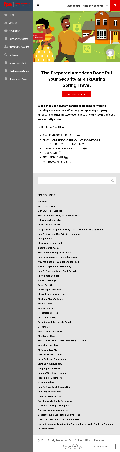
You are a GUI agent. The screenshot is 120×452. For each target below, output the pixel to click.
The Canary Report (47, 336)
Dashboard (73, 6)
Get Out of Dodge (47, 280)
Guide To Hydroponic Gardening (54, 266)
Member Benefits (93, 6)
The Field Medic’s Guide (50, 299)
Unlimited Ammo (46, 429)
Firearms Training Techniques (53, 405)
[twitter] (70, 446)
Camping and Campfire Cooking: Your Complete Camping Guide (70, 229)
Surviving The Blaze (48, 345)
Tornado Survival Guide (50, 354)
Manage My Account (19, 46)
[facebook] (65, 446)
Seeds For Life (45, 285)
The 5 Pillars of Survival (50, 225)
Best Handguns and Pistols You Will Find (59, 415)
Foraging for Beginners (50, 378)
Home (11, 14)
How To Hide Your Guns (50, 331)
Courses (13, 22)
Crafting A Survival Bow (50, 364)
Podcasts (13, 54)
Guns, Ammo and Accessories (53, 410)
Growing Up (44, 327)
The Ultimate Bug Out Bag (51, 294)
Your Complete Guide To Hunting (55, 401)
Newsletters (15, 30)
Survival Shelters (47, 308)
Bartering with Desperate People (55, 322)
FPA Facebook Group (19, 71)
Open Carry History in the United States (58, 419)
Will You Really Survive (49, 220)
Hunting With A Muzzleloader (52, 373)
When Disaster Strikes (49, 396)
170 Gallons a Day (47, 317)
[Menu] (38, 5)
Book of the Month (18, 63)
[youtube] (75, 446)
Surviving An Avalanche (50, 391)
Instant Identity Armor (49, 248)
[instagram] (79, 446)
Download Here (76, 94)
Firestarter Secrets (48, 313)
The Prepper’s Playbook (50, 289)
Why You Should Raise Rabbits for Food (58, 262)
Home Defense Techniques (52, 359)
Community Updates (18, 38)
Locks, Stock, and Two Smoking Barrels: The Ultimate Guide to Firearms (75, 424)
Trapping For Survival (49, 368)
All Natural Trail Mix (48, 350)
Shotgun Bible (45, 239)
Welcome (42, 201)
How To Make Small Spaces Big (54, 387)
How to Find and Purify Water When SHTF (59, 215)
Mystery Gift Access (19, 79)
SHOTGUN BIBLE (47, 206)
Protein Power (45, 303)
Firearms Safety (46, 382)
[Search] (115, 5)
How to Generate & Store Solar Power (57, 257)
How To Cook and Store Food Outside (57, 271)
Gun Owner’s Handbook (50, 211)
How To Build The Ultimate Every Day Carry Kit (62, 340)
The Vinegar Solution (49, 276)
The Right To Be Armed (50, 243)
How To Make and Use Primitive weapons (59, 234)
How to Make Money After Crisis (54, 252)
